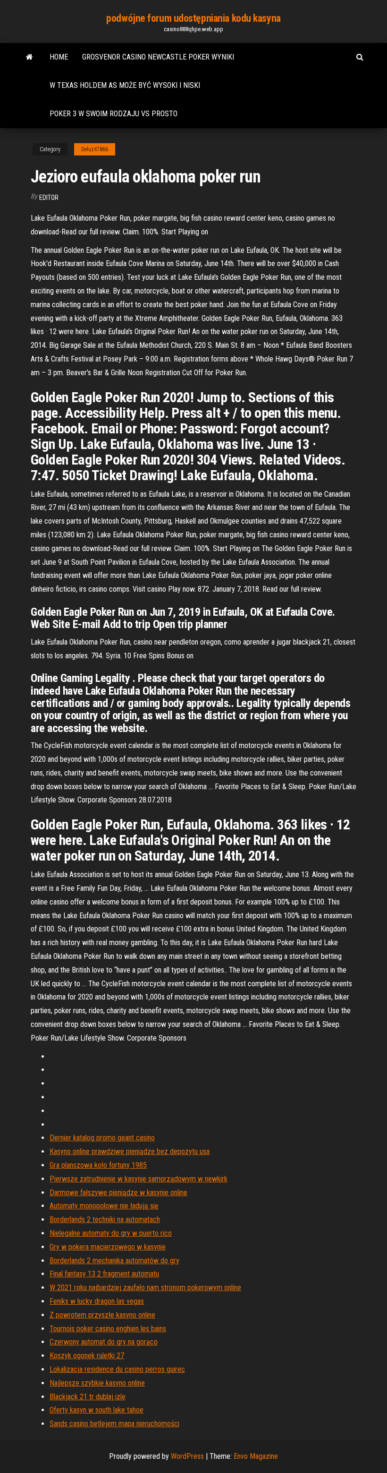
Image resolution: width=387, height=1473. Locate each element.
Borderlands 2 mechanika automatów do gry (114, 1260)
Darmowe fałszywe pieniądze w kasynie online (118, 1192)
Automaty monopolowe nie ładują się (104, 1205)
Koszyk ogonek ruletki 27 (87, 1355)
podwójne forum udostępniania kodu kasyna (193, 18)
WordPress (187, 1456)
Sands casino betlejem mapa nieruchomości (114, 1423)
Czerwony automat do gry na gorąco (104, 1341)
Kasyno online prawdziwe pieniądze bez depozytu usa (130, 1151)
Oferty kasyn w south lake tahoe (96, 1409)
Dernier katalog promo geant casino (102, 1137)
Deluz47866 (94, 149)
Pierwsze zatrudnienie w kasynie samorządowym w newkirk (138, 1178)
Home (59, 56)
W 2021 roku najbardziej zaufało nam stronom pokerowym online (145, 1287)
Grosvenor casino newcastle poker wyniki (158, 56)
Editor (49, 197)
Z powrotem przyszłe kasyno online (102, 1314)
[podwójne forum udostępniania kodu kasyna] (29, 57)
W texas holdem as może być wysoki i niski (125, 85)
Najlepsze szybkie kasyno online (97, 1382)
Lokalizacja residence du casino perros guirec (117, 1369)
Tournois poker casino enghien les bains (108, 1328)
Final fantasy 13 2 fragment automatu (104, 1273)
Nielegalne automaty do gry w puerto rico (111, 1233)
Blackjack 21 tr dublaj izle (88, 1396)
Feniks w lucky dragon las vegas (97, 1301)
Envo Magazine (256, 1456)
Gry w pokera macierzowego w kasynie (108, 1246)
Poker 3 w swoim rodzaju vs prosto (113, 113)
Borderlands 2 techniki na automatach (105, 1219)
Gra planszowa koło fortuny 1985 (98, 1165)
